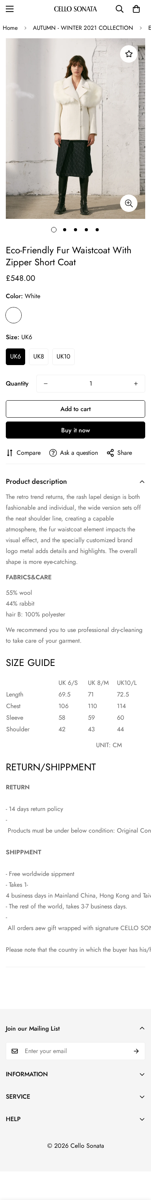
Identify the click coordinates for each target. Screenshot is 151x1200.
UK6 (15, 356)
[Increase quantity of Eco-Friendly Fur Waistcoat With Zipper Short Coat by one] (136, 383)
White (13, 315)
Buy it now (75, 430)
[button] (136, 9)
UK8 (38, 356)
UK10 (63, 356)
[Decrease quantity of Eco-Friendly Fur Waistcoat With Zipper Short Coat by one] (46, 383)
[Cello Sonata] (75, 8)
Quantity (17, 383)
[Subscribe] (136, 1051)
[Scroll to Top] (137, 1159)
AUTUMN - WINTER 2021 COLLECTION (83, 28)
